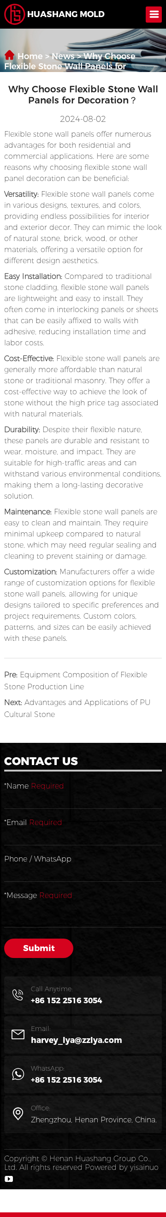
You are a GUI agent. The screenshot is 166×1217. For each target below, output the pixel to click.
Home (30, 56)
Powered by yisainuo (122, 1167)
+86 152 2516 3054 (66, 1000)
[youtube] (8, 1179)
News (63, 56)
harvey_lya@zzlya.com (76, 1040)
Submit (39, 948)
